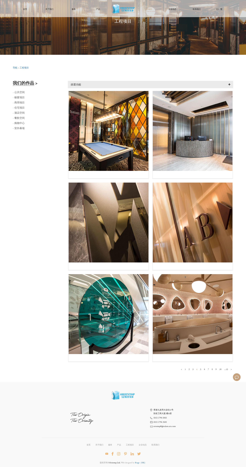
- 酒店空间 (19, 113)
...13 (226, 369)
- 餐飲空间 (19, 118)
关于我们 (49, 9)
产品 (98, 9)
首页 (25, 9)
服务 (74, 9)
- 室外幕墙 (19, 128)
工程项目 (148, 9)
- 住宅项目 (19, 107)
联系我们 (197, 9)
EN (217, 9)
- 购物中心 (19, 123)
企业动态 (172, 9)
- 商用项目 (19, 102)
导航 (15, 67)
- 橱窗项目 (19, 97)
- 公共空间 (19, 92)
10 (220, 369)
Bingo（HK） (140, 463)
